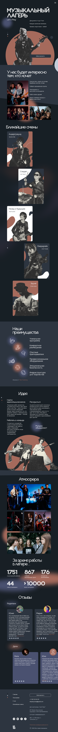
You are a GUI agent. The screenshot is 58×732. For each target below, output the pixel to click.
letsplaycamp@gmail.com (36, 701)
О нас (14, 701)
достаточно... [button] (21, 636)
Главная (15, 694)
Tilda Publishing (23, 380)
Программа (16, 697)
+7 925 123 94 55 (34, 699)
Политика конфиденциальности (39, 725)
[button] (40, 56)
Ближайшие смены (18, 704)
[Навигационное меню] (55, 2)
